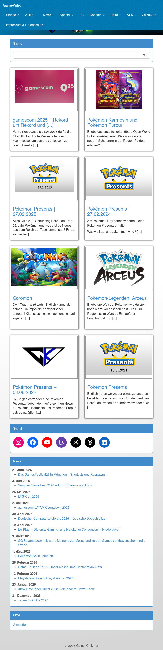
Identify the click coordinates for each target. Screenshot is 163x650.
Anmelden (20, 624)
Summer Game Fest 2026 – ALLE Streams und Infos (55, 485)
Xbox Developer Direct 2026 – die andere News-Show (56, 589)
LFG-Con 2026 (28, 496)
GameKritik (12, 5)
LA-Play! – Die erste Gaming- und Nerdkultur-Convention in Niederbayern (69, 529)
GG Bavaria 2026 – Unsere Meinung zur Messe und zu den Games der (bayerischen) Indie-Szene (82, 542)
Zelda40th (149, 14)
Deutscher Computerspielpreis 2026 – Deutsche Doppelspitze (61, 518)
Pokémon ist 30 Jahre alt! (36, 556)
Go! (145, 55)
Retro (114, 14)
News (47, 14)
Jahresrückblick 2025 (33, 600)
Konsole (96, 14)
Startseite (12, 14)
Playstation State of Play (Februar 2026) (46, 578)
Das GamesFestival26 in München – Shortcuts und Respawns (62, 474)
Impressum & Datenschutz (24, 24)
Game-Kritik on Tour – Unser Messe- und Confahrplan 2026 (60, 567)
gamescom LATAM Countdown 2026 (43, 507)
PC (81, 14)
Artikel (30, 14)
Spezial (65, 14)
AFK (130, 14)
